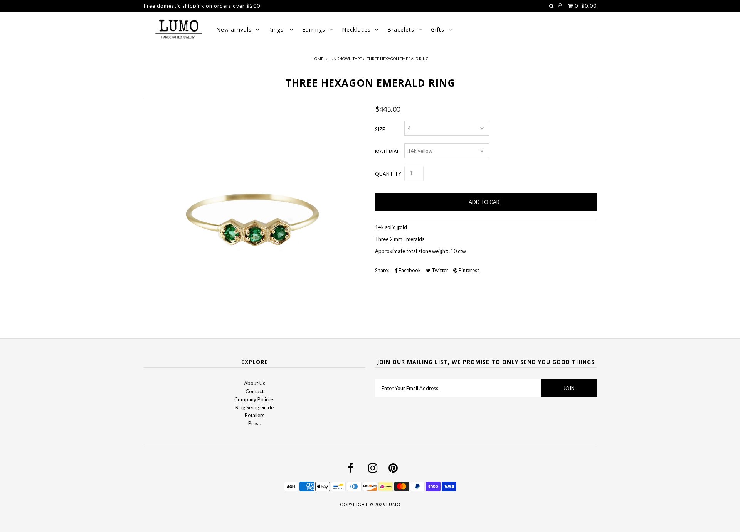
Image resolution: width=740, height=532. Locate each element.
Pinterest (468, 270)
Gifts (437, 29)
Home (317, 58)
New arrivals (234, 29)
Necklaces (356, 29)
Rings (277, 29)
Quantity (388, 174)
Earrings (313, 29)
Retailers (254, 415)
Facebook (409, 270)
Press (254, 423)
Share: (382, 270)
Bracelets (400, 29)
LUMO (393, 504)
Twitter (439, 270)
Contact (255, 391)
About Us (254, 383)
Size (380, 129)
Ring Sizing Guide (254, 407)
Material (387, 151)
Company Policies (254, 399)
